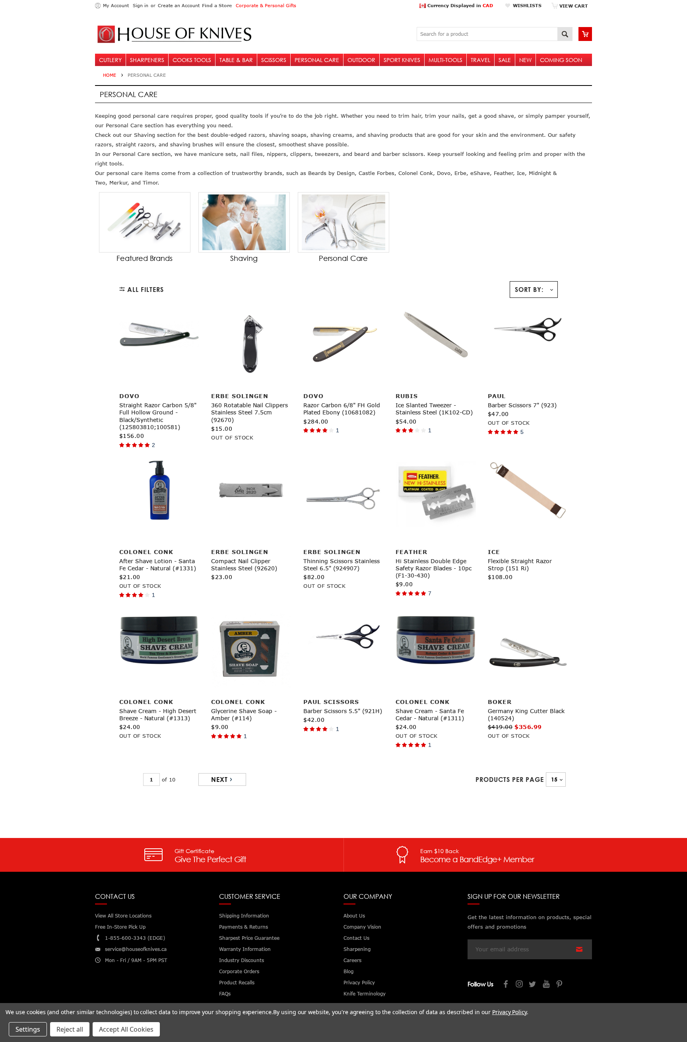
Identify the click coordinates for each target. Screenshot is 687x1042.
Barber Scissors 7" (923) (522, 405)
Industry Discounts (241, 960)
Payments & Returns (243, 927)
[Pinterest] (560, 985)
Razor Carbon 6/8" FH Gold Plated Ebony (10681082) (341, 409)
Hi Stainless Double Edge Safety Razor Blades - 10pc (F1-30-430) (434, 568)
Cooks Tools (192, 59)
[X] (533, 985)
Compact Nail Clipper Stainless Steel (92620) (244, 565)
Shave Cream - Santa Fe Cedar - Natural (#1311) (430, 714)
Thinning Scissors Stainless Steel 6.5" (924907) (341, 565)
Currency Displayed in (459, 5)
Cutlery (110, 59)
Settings (28, 1029)
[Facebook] (506, 985)
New (525, 59)
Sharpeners (147, 59)
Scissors (273, 59)
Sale (505, 59)
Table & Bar (236, 59)
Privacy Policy (509, 1012)
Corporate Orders (239, 971)
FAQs (225, 994)
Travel (480, 59)
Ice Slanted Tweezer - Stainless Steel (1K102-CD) (434, 409)
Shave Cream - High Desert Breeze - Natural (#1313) (157, 714)
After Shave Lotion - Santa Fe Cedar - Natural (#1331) (157, 565)
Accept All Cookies (126, 1029)
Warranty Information (245, 949)
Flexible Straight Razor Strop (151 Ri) (520, 565)
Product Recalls (236, 983)
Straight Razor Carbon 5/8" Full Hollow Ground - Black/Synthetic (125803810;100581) (157, 416)
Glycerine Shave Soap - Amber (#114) (244, 714)
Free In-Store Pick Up (120, 927)
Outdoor (361, 59)
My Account (116, 5)
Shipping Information (244, 916)
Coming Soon (561, 59)
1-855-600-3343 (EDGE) (135, 938)
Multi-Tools (445, 59)
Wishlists (527, 5)
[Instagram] (520, 985)
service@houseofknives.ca (136, 949)
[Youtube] (547, 985)
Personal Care (317, 59)
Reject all (69, 1029)
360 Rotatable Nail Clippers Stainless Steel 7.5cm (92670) (249, 412)
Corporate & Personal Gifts (266, 5)
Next (219, 779)
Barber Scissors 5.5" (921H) (342, 711)
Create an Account (179, 5)
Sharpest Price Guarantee (249, 938)
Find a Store (217, 5)
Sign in (140, 5)
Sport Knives (402, 59)
